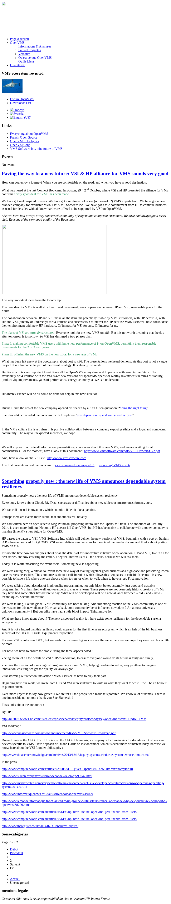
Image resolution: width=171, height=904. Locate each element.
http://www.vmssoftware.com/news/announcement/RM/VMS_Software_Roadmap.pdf (59, 733)
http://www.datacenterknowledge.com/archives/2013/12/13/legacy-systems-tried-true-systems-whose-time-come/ (75, 754)
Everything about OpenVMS (29, 133)
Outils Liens (26, 61)
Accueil (15, 879)
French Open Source (23, 137)
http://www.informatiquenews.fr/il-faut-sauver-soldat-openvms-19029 (47, 794)
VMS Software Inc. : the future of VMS (36, 148)
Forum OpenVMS (22, 99)
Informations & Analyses (34, 46)
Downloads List (20, 103)
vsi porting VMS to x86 (114, 465)
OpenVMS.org (20, 145)
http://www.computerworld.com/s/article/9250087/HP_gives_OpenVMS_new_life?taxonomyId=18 (67, 769)
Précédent (16, 853)
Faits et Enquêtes (29, 50)
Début (14, 849)
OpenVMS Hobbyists (24, 141)
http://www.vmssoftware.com (66, 458)
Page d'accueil (19, 39)
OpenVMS (17, 42)
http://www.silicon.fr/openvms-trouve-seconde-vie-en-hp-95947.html (47, 776)
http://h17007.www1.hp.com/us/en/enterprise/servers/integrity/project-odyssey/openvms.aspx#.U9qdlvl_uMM (74, 719)
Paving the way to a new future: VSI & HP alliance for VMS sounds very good (85, 173)
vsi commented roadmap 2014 (74, 465)
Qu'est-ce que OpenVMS (35, 57)
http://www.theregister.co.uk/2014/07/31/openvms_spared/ (40, 826)
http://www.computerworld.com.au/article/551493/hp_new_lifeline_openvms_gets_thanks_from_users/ (69, 812)
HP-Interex (17, 65)
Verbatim (24, 54)
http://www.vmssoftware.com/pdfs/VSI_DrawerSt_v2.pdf (122, 451)
